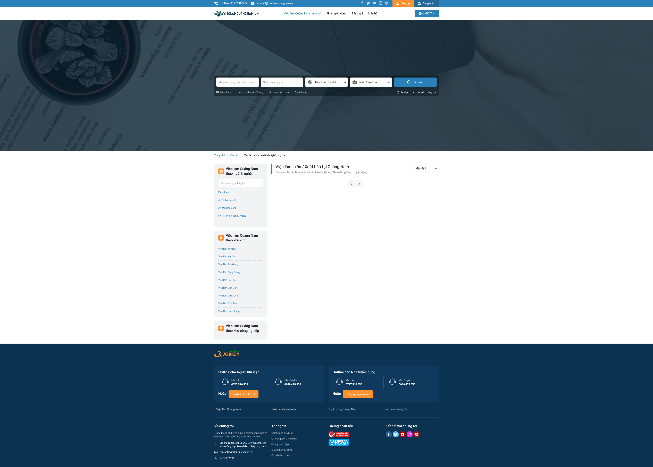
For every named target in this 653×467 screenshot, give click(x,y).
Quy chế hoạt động (281, 455)
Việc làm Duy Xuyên (228, 295)
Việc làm (234, 155)
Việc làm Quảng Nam (228, 409)
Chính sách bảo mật (282, 433)
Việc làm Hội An (226, 256)
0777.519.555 (227, 457)
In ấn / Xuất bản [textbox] (368, 82)
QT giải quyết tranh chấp (284, 438)
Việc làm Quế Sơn (227, 303)
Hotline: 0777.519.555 (234, 3)
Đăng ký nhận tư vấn (243, 394)
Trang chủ (219, 155)
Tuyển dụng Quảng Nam (342, 409)
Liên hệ (372, 13)
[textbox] (326, 82)
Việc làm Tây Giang (228, 264)
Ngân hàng (301, 92)
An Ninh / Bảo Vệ (227, 200)
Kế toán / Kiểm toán (279, 92)
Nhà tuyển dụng (336, 13)
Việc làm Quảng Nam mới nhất (303, 13)
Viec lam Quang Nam (397, 409)
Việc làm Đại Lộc (227, 280)
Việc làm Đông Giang (229, 272)
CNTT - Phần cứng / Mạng (232, 215)
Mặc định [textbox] (420, 168)
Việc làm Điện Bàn (227, 287)
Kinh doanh (226, 92)
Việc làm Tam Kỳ (227, 248)
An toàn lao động (227, 208)
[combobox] (326, 82)
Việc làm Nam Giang (229, 311)
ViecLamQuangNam (284, 409)
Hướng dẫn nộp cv (281, 444)
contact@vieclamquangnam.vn (275, 3)
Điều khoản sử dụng (281, 449)
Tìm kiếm (419, 82)
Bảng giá (357, 13)
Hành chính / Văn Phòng (250, 92)
